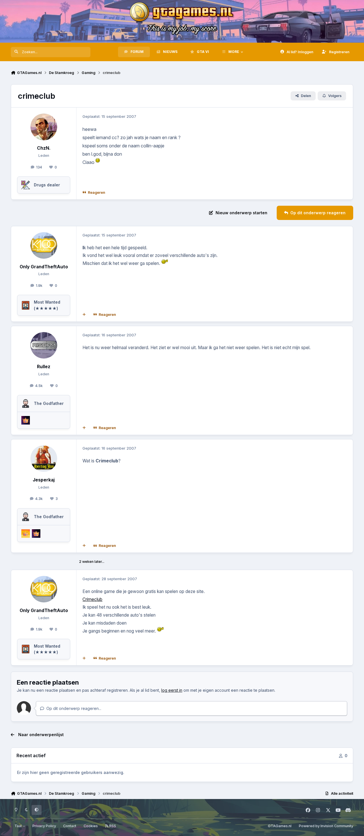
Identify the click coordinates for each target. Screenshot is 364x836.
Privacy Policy (44, 826)
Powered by (326, 826)
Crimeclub (92, 599)
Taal (18, 826)
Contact (69, 826)
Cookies (91, 826)
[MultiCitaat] (84, 314)
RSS (112, 826)
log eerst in (171, 690)
